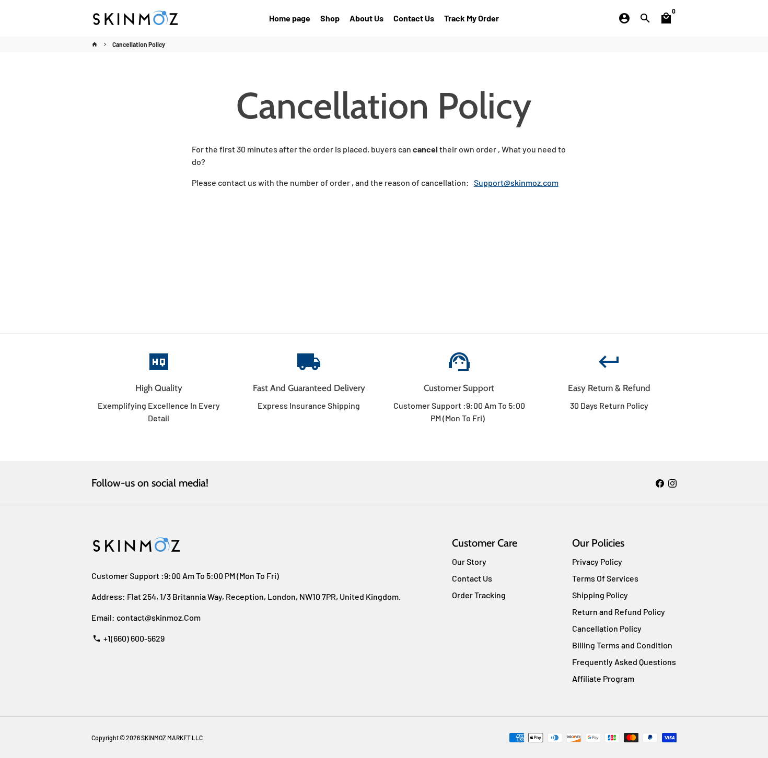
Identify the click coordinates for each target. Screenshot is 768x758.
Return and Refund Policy (618, 612)
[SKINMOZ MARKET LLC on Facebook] (660, 483)
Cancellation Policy (138, 44)
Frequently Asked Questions (624, 662)
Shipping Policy (600, 595)
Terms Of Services (605, 578)
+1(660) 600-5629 (128, 638)
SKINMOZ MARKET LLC (172, 737)
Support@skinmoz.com (516, 182)
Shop (330, 18)
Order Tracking (479, 595)
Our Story (469, 561)
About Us (366, 18)
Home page (289, 18)
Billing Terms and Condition (622, 645)
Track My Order (471, 18)
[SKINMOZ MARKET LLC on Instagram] (672, 483)
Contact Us (413, 18)
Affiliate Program (603, 678)
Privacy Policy (597, 561)
